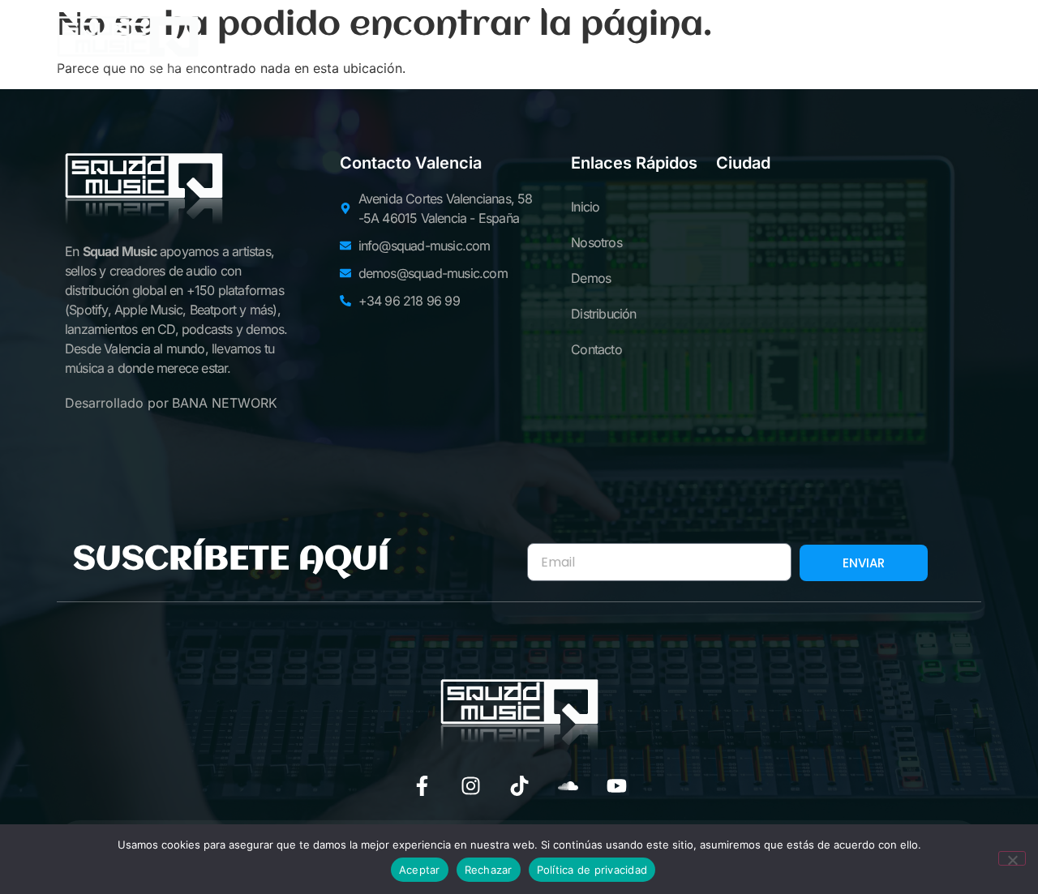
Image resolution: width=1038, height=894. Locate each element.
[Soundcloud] (568, 786)
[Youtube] (617, 786)
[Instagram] (471, 786)
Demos (494, 48)
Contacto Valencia (411, 163)
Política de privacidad (592, 869)
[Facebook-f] (422, 786)
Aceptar (419, 869)
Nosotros (382, 48)
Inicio (274, 48)
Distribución (614, 48)
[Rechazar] (1012, 858)
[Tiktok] (519, 786)
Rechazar (489, 869)
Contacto (749, 48)
